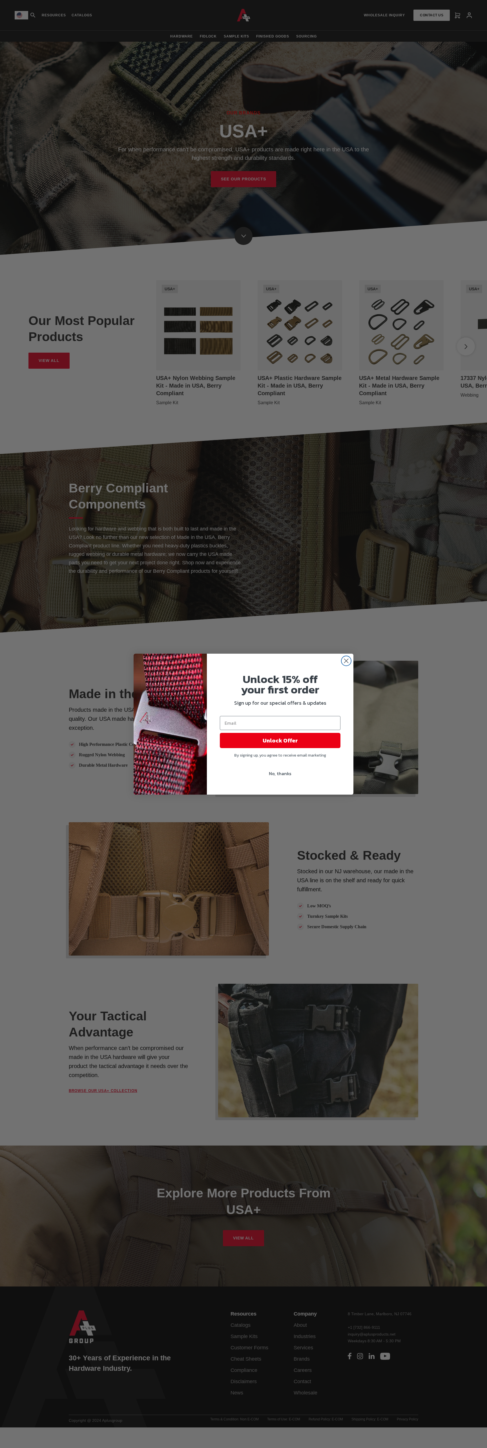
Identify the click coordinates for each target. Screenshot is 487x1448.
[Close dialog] (346, 661)
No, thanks (280, 773)
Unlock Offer (280, 740)
